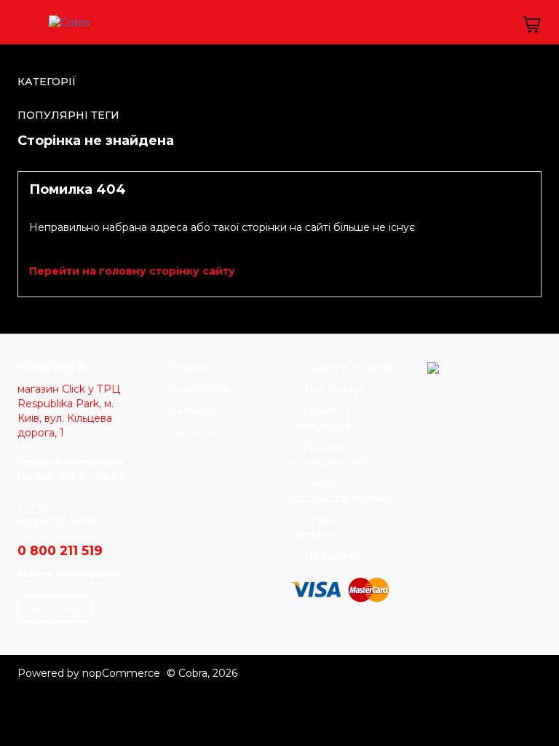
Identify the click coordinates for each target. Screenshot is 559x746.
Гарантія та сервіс (350, 367)
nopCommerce (121, 673)
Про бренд (333, 389)
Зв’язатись (55, 609)
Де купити (331, 556)
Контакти (192, 432)
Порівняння (198, 389)
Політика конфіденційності (335, 454)
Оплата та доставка (323, 527)
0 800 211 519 (60, 550)
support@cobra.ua (63, 520)
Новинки (191, 410)
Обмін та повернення (322, 418)
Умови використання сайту (343, 491)
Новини (188, 367)
